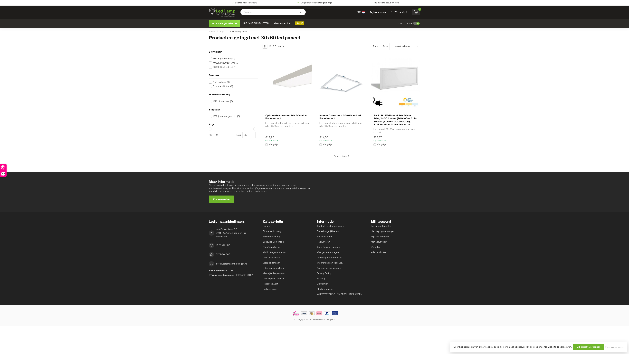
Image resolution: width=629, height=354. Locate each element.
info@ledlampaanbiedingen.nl (231, 263)
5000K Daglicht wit (224, 67)
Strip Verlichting (271, 247)
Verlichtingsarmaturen (274, 252)
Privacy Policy (324, 273)
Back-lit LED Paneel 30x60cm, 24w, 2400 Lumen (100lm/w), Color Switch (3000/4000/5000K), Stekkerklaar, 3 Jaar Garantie (395, 120)
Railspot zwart (270, 283)
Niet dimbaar (221, 82)
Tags (222, 31)
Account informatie (381, 226)
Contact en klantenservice (330, 226)
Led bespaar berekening (329, 257)
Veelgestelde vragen (328, 252)
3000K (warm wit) (224, 58)
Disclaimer (322, 283)
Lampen (267, 226)
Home (212, 31)
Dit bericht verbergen (588, 346)
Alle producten (379, 252)
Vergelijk (273, 144)
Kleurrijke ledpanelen (274, 273)
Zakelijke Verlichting (273, 241)
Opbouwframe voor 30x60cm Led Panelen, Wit (286, 117)
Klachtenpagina (325, 289)
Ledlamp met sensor (273, 278)
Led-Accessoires (271, 257)
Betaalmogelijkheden (328, 231)
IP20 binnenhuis (223, 101)
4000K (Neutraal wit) (225, 63)
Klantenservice (282, 23)
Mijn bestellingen (380, 236)
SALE (299, 23)
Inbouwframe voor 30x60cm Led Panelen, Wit (340, 117)
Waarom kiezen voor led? (330, 262)
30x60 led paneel (238, 31)
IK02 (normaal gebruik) (226, 116)
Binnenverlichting (272, 231)
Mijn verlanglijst (379, 241)
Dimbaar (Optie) (223, 86)
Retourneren (323, 241)
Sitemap (321, 278)
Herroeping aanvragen (382, 231)
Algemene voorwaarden (329, 268)
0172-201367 (223, 245)
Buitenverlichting (271, 236)
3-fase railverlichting (274, 268)
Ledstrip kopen (270, 289)
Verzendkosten (325, 236)
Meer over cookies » (614, 346)
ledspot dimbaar (271, 262)
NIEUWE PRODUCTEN (256, 23)
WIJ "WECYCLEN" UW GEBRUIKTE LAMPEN (339, 294)
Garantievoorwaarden (328, 247)
